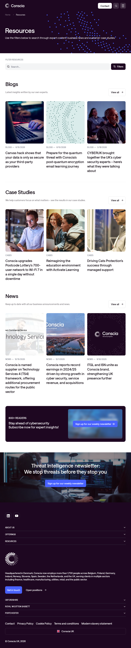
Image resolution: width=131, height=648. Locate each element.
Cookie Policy (44, 623)
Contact (10, 623)
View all (115, 92)
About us (9, 527)
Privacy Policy (25, 623)
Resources (10, 541)
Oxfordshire (11, 600)
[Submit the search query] (6, 66)
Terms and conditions (66, 623)
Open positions (34, 590)
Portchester (12, 613)
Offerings (10, 534)
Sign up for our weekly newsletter (66, 483)
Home (7, 15)
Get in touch (13, 590)
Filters (120, 66)
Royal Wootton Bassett (17, 606)
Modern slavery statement (96, 623)
